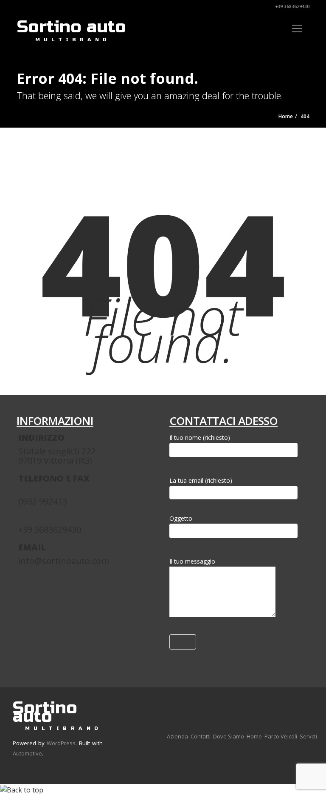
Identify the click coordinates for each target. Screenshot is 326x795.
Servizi (308, 736)
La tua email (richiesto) (200, 480)
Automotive (27, 753)
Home (254, 736)
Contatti (201, 736)
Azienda (177, 736)
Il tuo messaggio (192, 561)
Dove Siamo (228, 736)
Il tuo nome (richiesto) (199, 437)
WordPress (61, 743)
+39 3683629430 (291, 6)
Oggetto (180, 518)
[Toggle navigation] (297, 28)
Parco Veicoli (280, 736)
